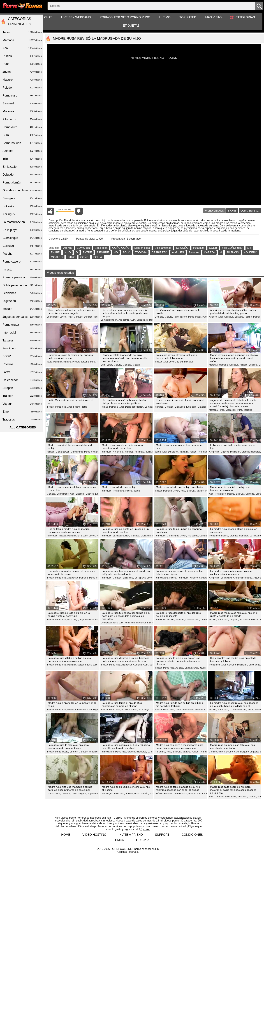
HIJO (67, 252)
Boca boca (101, 247)
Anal (22, 48)
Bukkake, (239, 317)
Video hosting (94, 834)
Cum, (133, 320)
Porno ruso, (60, 407)
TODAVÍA (141, 252)
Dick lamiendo (163, 247)
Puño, (205, 317)
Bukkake (22, 206)
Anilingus (22, 214)
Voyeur (22, 403)
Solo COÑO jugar (232, 247)
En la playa (22, 230)
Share (232, 210)
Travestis (22, 419)
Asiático (22, 151)
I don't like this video (79, 211)
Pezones (194, 252)
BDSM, (180, 362)
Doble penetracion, (134, 407)
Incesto (22, 269)
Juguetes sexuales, (89, 619)
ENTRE (87, 252)
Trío (22, 158)
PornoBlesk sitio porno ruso (125, 17)
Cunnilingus (22, 238)
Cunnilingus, (53, 317)
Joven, (63, 317)
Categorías (245, 17)
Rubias (22, 56)
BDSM (22, 356)
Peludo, (193, 452)
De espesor (22, 380)
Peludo (22, 87)
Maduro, (169, 317)
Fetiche (22, 253)
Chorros (22, 364)
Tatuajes (248, 410)
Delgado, (88, 317)
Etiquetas (131, 25)
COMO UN (83, 247)
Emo (97, 494)
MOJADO (57, 257)
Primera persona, (80, 362)
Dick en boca (142, 247)
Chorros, (225, 452)
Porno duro (22, 127)
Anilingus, (229, 317)
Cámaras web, (63, 452)
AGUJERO (250, 252)
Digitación (98, 709)
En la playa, (140, 578)
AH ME (67, 247)
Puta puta (198, 247)
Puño (22, 64)
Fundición (22, 348)
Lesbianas (22, 293)
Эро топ (145, 829)
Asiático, (213, 317)
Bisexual (188, 362)
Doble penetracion (22, 285)
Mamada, (57, 362)
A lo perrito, (124, 320)
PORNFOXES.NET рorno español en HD (134, 848)
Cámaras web (22, 143)
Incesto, (158, 362)
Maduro (22, 79)
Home (65, 834)
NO (116, 252)
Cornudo (22, 245)
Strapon (22, 388)
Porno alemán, (91, 452)
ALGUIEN (178, 252)
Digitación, (151, 320)
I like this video (50, 211)
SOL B (213, 247)
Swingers (22, 198)
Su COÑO (182, 247)
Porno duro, (118, 491)
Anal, (220, 317)
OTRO (71, 257)
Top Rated (187, 17)
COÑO (84, 257)
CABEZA (209, 252)
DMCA (119, 840)
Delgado (22, 174)
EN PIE (55, 252)
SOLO (126, 252)
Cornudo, (78, 317)
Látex (22, 372)
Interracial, (141, 622)
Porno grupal (22, 324)
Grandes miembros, (251, 452)
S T (249, 247)
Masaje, (200, 491)
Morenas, (213, 365)
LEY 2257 (142, 840)
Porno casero (22, 261)
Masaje (136, 365)
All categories (23, 427)
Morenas (22, 111)
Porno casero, (180, 317)
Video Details (214, 210)
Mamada (257, 317)
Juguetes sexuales (22, 316)
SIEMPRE (103, 252)
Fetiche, (248, 317)
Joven (137, 491)
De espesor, (106, 622)
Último (164, 17)
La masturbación (22, 222)
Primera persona (22, 277)
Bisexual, (80, 494)
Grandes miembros (22, 190)
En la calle (22, 166)
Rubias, (104, 407)
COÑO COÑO (120, 247)
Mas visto (213, 17)
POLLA (97, 257)
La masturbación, (109, 320)
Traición (22, 396)
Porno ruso (22, 95)
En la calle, (191, 407)
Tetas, (70, 317)
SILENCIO (232, 252)
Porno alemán (22, 182)
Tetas (84, 407)
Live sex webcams (76, 17)
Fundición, (130, 622)
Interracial (22, 332)
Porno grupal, (195, 317)
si (221, 252)
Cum (22, 135)
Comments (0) (249, 210)
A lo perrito (22, 119)
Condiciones (192, 834)
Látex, (110, 365)
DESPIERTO (159, 252)
